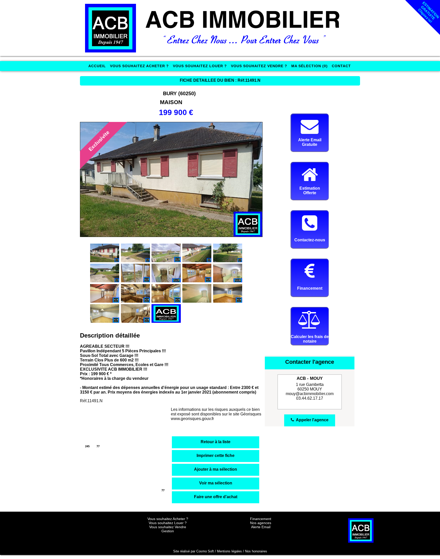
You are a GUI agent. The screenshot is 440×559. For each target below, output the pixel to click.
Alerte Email (260, 527)
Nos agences (260, 523)
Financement (260, 519)
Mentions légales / (231, 551)
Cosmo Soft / (206, 551)
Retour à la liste (215, 442)
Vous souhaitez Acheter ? (167, 519)
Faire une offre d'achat (215, 497)
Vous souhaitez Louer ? (168, 523)
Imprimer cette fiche (216, 455)
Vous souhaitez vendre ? (259, 66)
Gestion (167, 531)
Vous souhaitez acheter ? (139, 66)
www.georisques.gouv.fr (192, 418)
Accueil (97, 66)
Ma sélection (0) (309, 66)
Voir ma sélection (215, 483)
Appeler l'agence (311, 420)
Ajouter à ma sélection (215, 469)
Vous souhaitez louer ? (200, 66)
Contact (341, 66)
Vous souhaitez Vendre (167, 527)
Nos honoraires (256, 551)
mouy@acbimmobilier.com (310, 394)
